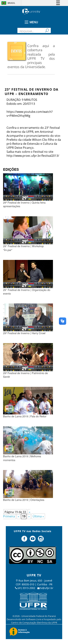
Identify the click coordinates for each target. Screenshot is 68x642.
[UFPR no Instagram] (41, 540)
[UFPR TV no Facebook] (24, 540)
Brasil (11, 3)
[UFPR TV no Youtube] (33, 540)
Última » (38, 516)
